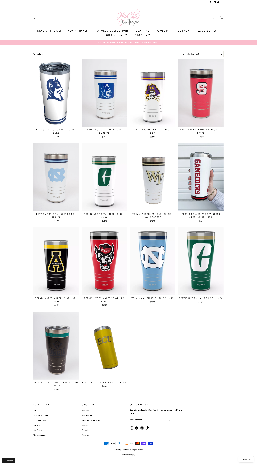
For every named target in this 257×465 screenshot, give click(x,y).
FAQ (35, 410)
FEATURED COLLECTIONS (112, 30)
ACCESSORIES (208, 30)
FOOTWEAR (184, 30)
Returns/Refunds (39, 420)
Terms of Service (39, 435)
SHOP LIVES (143, 35)
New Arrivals (78, 30)
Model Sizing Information (91, 420)
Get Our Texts (87, 415)
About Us (85, 435)
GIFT (109, 35)
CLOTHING (143, 30)
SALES (124, 35)
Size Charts (37, 430)
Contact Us (86, 430)
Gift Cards (86, 410)
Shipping (36, 425)
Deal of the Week (50, 30)
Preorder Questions (40, 415)
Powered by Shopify (128, 455)
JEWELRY (163, 30)
